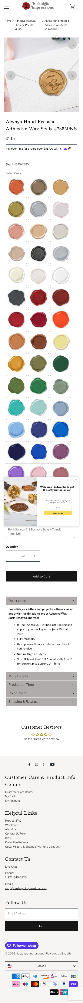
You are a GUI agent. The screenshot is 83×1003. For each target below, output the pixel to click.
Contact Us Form (16, 833)
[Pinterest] (44, 764)
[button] (41, 601)
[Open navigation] (7, 6)
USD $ (42, 965)
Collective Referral (17, 842)
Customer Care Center (19, 792)
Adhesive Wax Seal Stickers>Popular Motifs (25, 25)
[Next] (72, 75)
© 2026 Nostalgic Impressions (24, 953)
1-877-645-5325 (16, 877)
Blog (8, 838)
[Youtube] (52, 764)
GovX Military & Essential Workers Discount (32, 846)
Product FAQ (13, 820)
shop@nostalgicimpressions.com (26, 888)
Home (8, 20)
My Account (12, 800)
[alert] (41, 501)
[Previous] (11, 75)
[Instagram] (36, 764)
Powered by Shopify (59, 953)
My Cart (10, 796)
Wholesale (11, 825)
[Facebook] (29, 764)
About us (10, 829)
